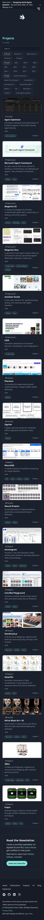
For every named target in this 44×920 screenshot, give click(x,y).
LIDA (7, 340)
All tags (6, 76)
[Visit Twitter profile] (4, 894)
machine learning (21, 76)
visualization (29, 80)
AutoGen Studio (12, 297)
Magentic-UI (10, 206)
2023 (6, 67)
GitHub (9, 857)
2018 (15, 71)
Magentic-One (11, 250)
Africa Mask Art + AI (14, 720)
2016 (25, 71)
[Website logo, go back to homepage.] (22, 17)
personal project (26, 84)
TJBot (7, 764)
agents (7, 88)
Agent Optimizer (13, 119)
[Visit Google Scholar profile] (19, 894)
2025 (26, 63)
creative (7, 93)
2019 (6, 71)
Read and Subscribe (17, 863)
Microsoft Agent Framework (18, 163)
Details (35, 135)
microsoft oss (10, 84)
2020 (34, 67)
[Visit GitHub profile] (9, 894)
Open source (32, 54)
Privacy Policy (7, 910)
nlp (17, 88)
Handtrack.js (11, 633)
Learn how (28, 914)
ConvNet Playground (15, 593)
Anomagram (11, 549)
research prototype (12, 80)
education (27, 88)
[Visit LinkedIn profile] (14, 894)
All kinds (7, 54)
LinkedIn (18, 857)
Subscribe (29, 847)
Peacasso (9, 381)
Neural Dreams (12, 506)
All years (7, 63)
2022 (15, 67)
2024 (35, 63)
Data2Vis (9, 677)
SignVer (8, 424)
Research (18, 54)
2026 (16, 63)
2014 (34, 71)
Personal (8, 58)
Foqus (7, 807)
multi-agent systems (24, 93)
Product (20, 58)
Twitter (30, 854)
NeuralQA (9, 465)
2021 (25, 67)
